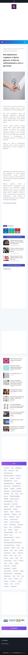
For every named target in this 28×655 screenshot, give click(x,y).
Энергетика (6, 547)
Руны (10, 527)
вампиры (6, 550)
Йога (12, 493)
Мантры (12, 506)
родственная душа (8, 573)
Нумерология (7, 514)
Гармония (12, 478)
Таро (16, 532)
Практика (6, 519)
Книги (21, 493)
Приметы (6, 522)
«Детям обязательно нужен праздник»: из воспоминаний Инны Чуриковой (16, 242)
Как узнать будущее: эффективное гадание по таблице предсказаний (16, 367)
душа (16, 550)
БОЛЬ (5, 470)
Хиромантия (6, 540)
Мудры (11, 511)
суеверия (6, 581)
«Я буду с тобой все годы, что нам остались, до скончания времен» (17, 250)
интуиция (6, 558)
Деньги (15, 480)
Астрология (6, 468)
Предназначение (14, 519)
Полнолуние (11, 517)
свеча (14, 576)
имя (20, 555)
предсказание (7, 568)
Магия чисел (15, 504)
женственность (7, 553)
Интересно (14, 48)
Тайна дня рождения (8, 532)
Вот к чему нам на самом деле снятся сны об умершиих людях (17, 413)
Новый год (17, 511)
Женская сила (7, 486)
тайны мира (12, 581)
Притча (5, 524)
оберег (5, 563)
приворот (14, 568)
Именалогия (6, 491)
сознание (16, 578)
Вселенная (18, 475)
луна (21, 558)
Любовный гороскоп (14, 499)
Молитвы (15, 509)
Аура (12, 468)
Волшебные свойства (9, 475)
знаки (11, 555)
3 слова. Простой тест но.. (16, 373)
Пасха (5, 517)
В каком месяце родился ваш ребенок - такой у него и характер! (17, 398)
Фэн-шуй (18, 537)
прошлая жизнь (7, 571)
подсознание (7, 565)
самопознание (7, 576)
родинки (22, 571)
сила (23, 576)
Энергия (13, 547)
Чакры (13, 540)
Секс (5, 529)
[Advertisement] (14, 25)
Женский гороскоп (16, 486)
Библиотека (11, 470)
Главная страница (7, 48)
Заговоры (6, 488)
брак (23, 547)
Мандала (6, 506)
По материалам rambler (9, 203)
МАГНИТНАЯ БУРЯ (8, 501)
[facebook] (14, 1)
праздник (14, 565)
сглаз (18, 576)
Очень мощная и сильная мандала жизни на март (16, 359)
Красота (6, 496)
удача (11, 583)
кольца (11, 558)
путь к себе (15, 571)
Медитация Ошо (7, 509)
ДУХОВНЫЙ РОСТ (8, 480)
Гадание (6, 478)
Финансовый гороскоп (9, 537)
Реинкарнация (12, 524)
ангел (18, 547)
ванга (11, 550)
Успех (11, 535)
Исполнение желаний (16, 491)
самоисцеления (17, 573)
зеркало (6, 555)
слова (5, 578)
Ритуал (5, 527)
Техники (5, 535)
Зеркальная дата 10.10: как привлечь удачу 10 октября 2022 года (16, 257)
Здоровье (12, 488)
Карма (16, 493)
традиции (6, 583)
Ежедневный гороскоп (9, 483)
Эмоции (18, 545)
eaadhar (11, 653)
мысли (15, 560)
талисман (20, 581)
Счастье (16, 529)
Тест (20, 532)
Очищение (14, 514)
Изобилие (19, 488)
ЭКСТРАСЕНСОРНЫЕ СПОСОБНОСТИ (13, 542)
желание (21, 550)
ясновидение (13, 586)
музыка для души (8, 560)
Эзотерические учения (9, 545)
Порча (17, 517)
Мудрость (6, 511)
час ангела (17, 583)
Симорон (10, 529)
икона (15, 555)
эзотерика (6, 586)
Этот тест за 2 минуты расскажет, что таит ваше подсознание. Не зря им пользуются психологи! (16, 383)
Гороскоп (18, 478)
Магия (16, 501)
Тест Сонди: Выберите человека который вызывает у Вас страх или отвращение (17, 406)
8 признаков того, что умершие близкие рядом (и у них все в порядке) (17, 428)
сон (21, 578)
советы (10, 578)
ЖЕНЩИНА (18, 483)
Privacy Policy (5, 643)
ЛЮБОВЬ (6, 499)
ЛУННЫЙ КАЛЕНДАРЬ (15, 496)
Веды (17, 470)
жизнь (14, 553)
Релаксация (20, 524)
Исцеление (6, 493)
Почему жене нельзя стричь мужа (16, 420)
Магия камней (7, 504)
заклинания (20, 553)
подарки (16, 563)
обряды (11, 563)
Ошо (20, 514)
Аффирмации (18, 468)
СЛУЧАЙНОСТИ (17, 527)
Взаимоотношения (8, 473)
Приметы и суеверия (14, 522)
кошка (16, 558)
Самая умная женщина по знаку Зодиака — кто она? (16, 390)
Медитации (18, 506)
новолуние (21, 560)
